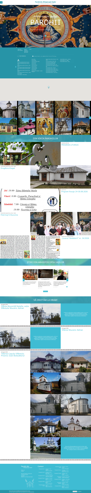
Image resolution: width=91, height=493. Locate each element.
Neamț (26, 50)
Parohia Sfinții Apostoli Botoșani (50, 63)
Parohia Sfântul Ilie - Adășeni (64, 60)
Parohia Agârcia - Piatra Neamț (22, 74)
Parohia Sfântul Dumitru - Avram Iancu (51, 72)
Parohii (39, 3)
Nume (30, 49)
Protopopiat (21, 50)
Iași (26, 49)
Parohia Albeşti (34, 60)
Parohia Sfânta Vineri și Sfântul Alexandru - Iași (52, 66)
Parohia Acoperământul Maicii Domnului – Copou (23, 64)
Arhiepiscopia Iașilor (43, 3)
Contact (48, 3)
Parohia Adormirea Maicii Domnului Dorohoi (23, 67)
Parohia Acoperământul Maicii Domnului (23, 62)
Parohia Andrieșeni (34, 65)
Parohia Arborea (34, 66)
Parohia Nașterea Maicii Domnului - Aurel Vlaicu (52, 59)
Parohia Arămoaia (34, 68)
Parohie (20, 49)
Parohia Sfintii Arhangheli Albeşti (51, 62)
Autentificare (52, 3)
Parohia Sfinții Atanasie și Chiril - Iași (51, 64)
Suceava (26, 52)
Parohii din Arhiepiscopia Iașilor (45, 2)
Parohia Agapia (19, 73)
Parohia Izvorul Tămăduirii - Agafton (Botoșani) (37, 71)
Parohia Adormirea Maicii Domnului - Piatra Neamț (23, 66)
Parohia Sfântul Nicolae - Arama (65, 61)
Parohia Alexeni (34, 62)
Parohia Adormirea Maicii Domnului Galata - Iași (23, 69)
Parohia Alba (33, 59)
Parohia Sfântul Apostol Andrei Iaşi (51, 71)
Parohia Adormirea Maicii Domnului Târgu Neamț (23, 71)
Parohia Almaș (34, 63)
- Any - (21, 56)
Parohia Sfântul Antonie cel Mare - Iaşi (51, 68)
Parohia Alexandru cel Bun (35, 61)
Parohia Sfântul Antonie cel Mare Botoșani (52, 70)
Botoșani (26, 51)
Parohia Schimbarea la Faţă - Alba (51, 61)
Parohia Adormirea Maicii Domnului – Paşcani (24, 72)
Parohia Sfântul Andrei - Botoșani (51, 67)
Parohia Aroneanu (34, 67)
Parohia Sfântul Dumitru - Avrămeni (65, 59)
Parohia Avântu (34, 69)
